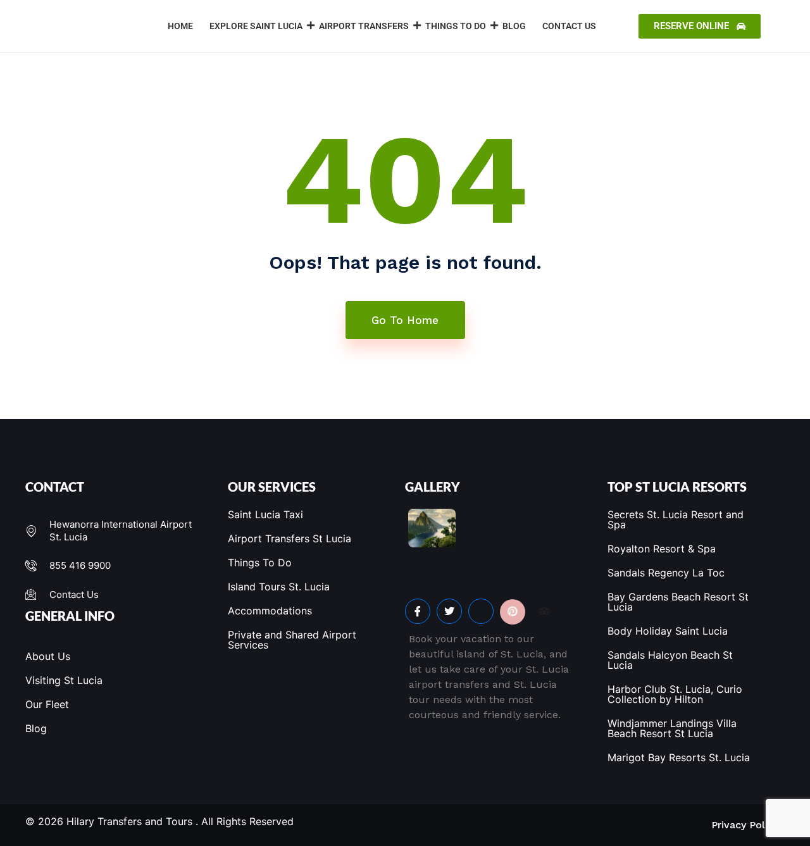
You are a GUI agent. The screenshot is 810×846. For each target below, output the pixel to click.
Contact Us (569, 26)
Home (180, 26)
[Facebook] (417, 611)
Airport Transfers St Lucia (289, 538)
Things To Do (455, 26)
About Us (47, 656)
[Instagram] (481, 611)
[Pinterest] (512, 612)
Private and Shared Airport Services (292, 639)
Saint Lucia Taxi (265, 514)
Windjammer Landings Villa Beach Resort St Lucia (672, 728)
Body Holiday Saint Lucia (668, 631)
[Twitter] (449, 611)
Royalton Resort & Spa (662, 548)
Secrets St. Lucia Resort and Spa (676, 519)
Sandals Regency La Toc (666, 572)
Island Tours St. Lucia (279, 586)
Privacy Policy (744, 825)
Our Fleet (47, 704)
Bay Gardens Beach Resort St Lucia (678, 601)
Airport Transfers (364, 26)
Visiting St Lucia (64, 680)
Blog (514, 26)
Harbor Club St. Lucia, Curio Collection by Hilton (675, 694)
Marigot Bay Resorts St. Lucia (679, 757)
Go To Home (405, 320)
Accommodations (270, 610)
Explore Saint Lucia (255, 26)
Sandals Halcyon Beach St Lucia (670, 660)
